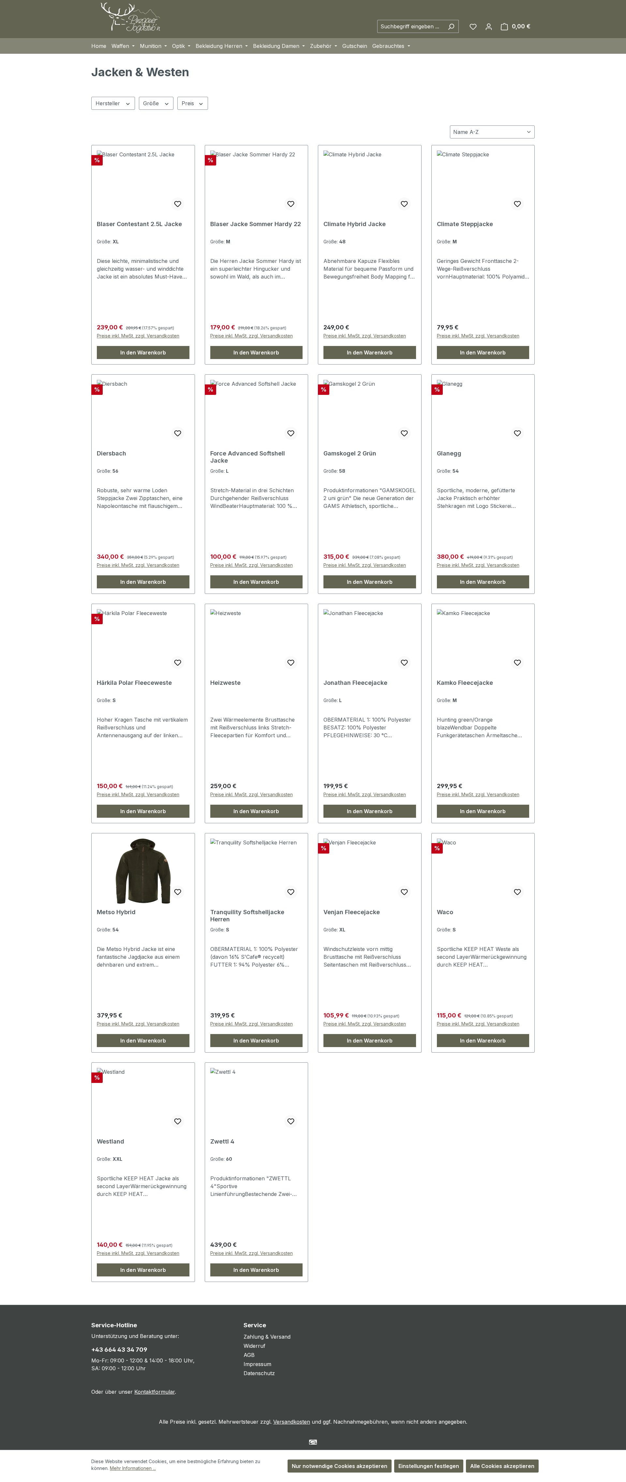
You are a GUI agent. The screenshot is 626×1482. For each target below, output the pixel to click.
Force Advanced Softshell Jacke (247, 457)
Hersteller (109, 103)
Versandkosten (291, 1421)
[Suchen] (451, 26)
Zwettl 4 (222, 1141)
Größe (151, 103)
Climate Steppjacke (465, 224)
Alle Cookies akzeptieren (502, 1466)
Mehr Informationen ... (133, 1468)
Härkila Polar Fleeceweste (134, 682)
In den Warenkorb (143, 352)
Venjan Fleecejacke (351, 912)
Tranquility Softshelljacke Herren (247, 916)
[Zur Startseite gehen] (130, 18)
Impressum (257, 1364)
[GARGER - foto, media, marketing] (313, 1442)
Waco (445, 912)
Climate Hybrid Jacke (354, 224)
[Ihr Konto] (489, 26)
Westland (110, 1141)
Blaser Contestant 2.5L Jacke (139, 224)
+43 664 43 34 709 (119, 1349)
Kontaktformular (154, 1391)
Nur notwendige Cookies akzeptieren (339, 1466)
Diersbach (111, 453)
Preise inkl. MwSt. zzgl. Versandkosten (138, 335)
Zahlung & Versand (267, 1336)
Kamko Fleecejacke (465, 682)
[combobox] (410, 26)
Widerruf (254, 1346)
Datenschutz (259, 1373)
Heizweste (225, 682)
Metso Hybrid (116, 912)
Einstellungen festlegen (428, 1466)
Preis (189, 103)
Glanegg (449, 453)
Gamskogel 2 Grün (349, 453)
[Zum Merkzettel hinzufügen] (177, 203)
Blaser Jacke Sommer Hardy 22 (255, 224)
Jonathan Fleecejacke (355, 682)
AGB (249, 1355)
